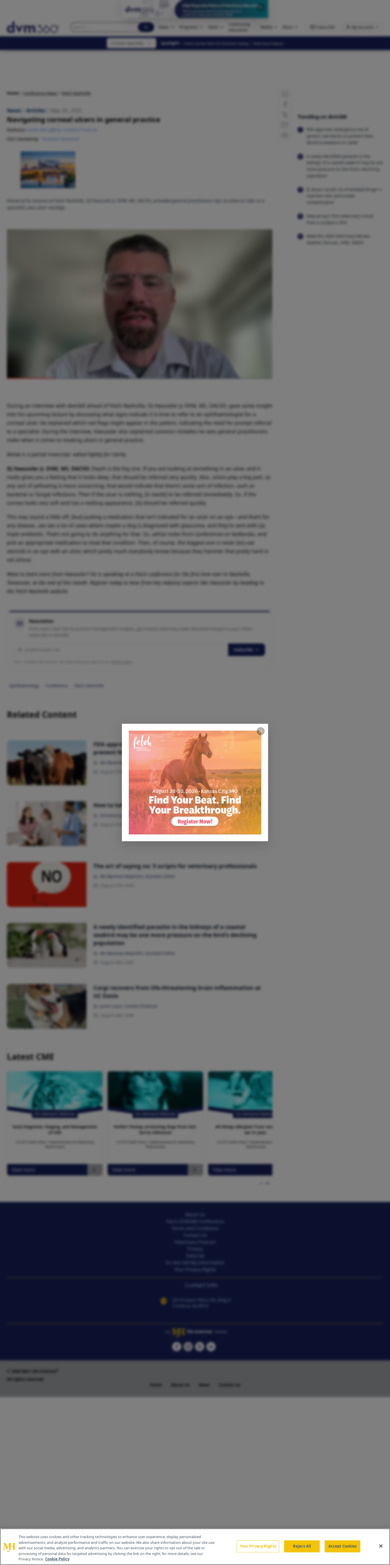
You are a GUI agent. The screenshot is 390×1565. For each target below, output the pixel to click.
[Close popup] (261, 731)
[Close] (381, 1546)
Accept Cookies (342, 1546)
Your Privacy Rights (258, 1546)
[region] (195, 1546)
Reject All (302, 1546)
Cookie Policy (57, 1559)
